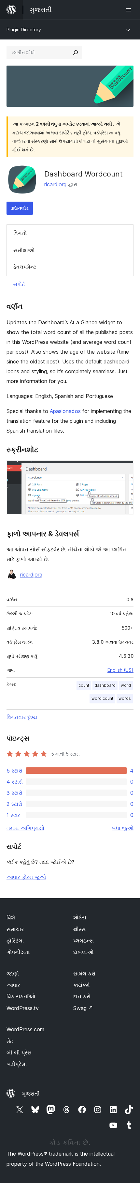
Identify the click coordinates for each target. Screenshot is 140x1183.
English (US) (120, 670)
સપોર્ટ (19, 284)
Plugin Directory (24, 29)
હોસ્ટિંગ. (15, 940)
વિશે (11, 917)
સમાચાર (15, 929)
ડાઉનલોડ (20, 208)
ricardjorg (55, 184)
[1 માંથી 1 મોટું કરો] (124, 469)
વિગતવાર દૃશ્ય (22, 717)
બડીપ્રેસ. (17, 1064)
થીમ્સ (79, 929)
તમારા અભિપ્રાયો (25, 828)
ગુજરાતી (31, 1093)
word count (102, 698)
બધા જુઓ (122, 828)
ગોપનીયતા (18, 952)
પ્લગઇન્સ (83, 940)
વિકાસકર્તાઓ (21, 996)
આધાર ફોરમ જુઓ (26, 877)
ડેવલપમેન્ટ (24, 267)
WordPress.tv (23, 1008)
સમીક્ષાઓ (24, 250)
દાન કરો (82, 996)
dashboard (105, 685)
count (83, 685)
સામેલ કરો (84, 973)
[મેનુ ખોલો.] (129, 10)
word (126, 685)
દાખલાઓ (83, 952)
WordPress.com (25, 1029)
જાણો (13, 973)
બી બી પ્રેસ (19, 1052)
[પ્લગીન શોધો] (75, 52)
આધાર (13, 985)
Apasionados (65, 411)
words (125, 698)
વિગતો (20, 233)
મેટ (10, 1041)
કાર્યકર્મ (81, 985)
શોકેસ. (80, 917)
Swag (83, 1008)
